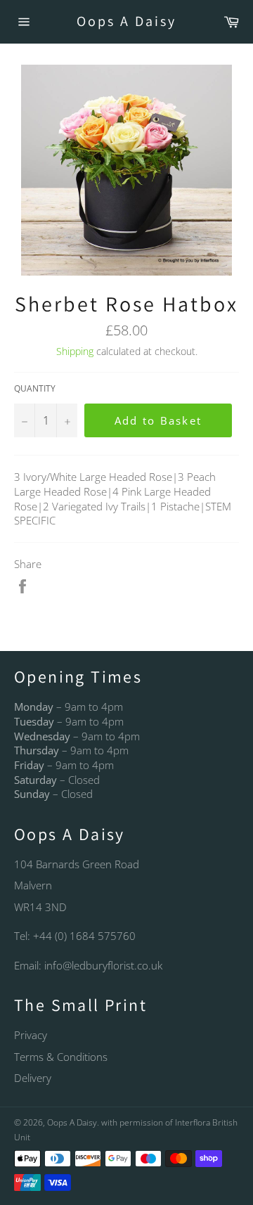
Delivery (32, 1078)
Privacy (30, 1035)
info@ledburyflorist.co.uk (103, 965)
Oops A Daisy (126, 21)
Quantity (35, 388)
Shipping (74, 351)
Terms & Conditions (61, 1057)
